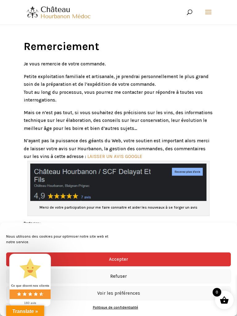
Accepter (118, 259)
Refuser (118, 276)
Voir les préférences (118, 293)
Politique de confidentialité (115, 307)
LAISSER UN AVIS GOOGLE (114, 156)
